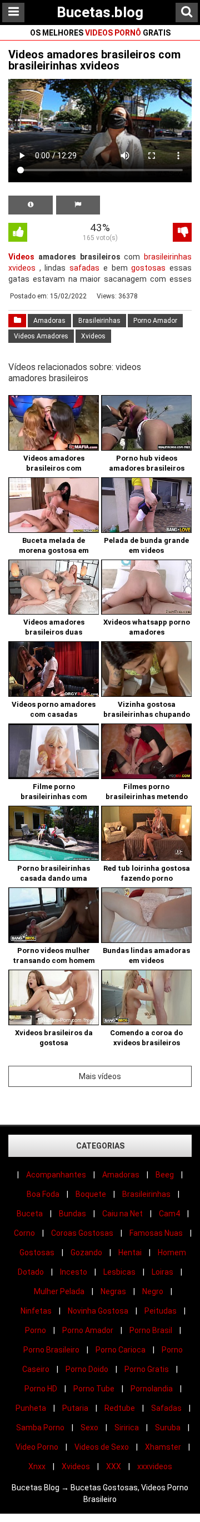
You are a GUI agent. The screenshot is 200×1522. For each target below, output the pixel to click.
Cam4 (169, 1213)
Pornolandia (152, 1388)
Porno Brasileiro (51, 1349)
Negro (152, 1291)
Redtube (119, 1408)
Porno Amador (155, 321)
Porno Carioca (121, 1349)
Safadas (166, 1408)
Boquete (91, 1194)
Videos (21, 256)
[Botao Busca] (187, 12)
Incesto (73, 1271)
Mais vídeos (100, 1076)
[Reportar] (78, 205)
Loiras (162, 1271)
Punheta (31, 1408)
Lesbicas (119, 1271)
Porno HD (40, 1388)
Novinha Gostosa (98, 1310)
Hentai (130, 1252)
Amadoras (49, 321)
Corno (24, 1233)
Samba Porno (40, 1427)
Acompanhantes (56, 1174)
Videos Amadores (41, 336)
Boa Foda (43, 1194)
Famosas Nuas (156, 1233)
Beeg (165, 1174)
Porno (35, 1330)
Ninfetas (36, 1310)
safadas (84, 267)
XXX (113, 1466)
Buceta (30, 1213)
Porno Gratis (146, 1369)
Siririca (126, 1427)
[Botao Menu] (13, 12)
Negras (113, 1291)
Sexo (89, 1427)
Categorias (100, 1145)
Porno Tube (93, 1388)
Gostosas (36, 1252)
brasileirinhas (168, 256)
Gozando (86, 1252)
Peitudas (160, 1310)
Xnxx (37, 1466)
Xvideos (93, 336)
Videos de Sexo (101, 1447)
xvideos (22, 267)
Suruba (168, 1427)
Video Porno (37, 1447)
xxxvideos (154, 1466)
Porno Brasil (150, 1330)
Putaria (75, 1408)
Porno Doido (87, 1369)
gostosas (148, 267)
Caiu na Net (122, 1213)
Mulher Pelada (59, 1291)
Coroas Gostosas (82, 1233)
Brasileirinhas (99, 321)
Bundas (72, 1213)
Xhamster (163, 1447)
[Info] (30, 205)
